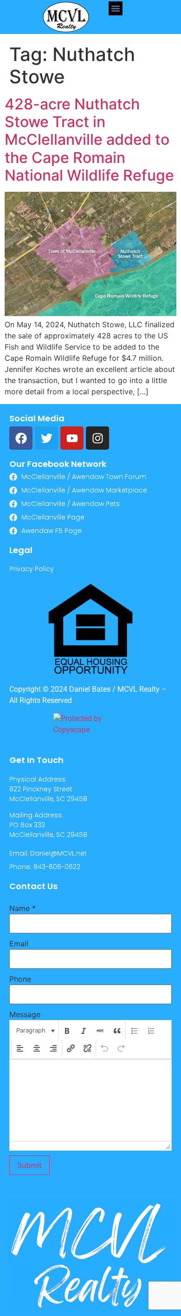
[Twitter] (46, 438)
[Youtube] (72, 438)
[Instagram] (97, 438)
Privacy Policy (31, 569)
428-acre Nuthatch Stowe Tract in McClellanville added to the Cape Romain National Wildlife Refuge (89, 140)
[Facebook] (20, 438)
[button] (116, 8)
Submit (29, 1165)
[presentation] (35, 1030)
